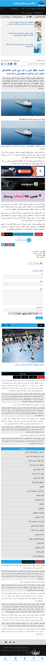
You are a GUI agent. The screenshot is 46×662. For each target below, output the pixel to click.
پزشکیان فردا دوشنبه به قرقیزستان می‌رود (31, 582)
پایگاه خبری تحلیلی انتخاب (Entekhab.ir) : (32, 119)
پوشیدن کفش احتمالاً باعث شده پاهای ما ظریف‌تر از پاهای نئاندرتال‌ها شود (21, 34)
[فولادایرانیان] (23, 171)
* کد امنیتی (39, 307)
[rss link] (14, 642)
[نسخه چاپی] (2, 64)
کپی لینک (39, 234)
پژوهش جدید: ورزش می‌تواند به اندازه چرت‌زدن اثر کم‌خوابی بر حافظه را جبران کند (20, 23)
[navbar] (44, 9)
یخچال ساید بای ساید (36, 465)
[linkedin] (13, 244)
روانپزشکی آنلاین (38, 556)
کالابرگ (41, 504)
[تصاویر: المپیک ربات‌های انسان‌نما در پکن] (23, 346)
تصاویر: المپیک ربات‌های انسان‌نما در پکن (29, 364)
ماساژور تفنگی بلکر (38, 482)
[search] (2, 9)
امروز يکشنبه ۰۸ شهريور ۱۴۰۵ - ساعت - (30, 9)
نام (42, 274)
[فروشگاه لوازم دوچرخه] (23, 184)
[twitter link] (6, 642)
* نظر (41, 289)
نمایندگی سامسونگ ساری (35, 491)
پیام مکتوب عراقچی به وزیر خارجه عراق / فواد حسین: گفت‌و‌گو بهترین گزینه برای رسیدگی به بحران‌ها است (22, 566)
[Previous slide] (9, 325)
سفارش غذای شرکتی (37, 526)
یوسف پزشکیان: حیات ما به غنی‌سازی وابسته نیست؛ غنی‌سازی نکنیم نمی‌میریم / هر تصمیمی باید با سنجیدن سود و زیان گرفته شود (22, 624)
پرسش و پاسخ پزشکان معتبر (34, 452)
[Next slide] (3, 325)
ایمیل (41, 281)
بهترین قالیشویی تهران (36, 539)
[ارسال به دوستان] (5, 64)
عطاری (42, 486)
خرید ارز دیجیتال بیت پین (35, 456)
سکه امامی (40, 543)
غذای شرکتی (40, 495)
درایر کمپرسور (39, 499)
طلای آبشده (40, 552)
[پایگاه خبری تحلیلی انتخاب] (41, 3)
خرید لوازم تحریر (38, 469)
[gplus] (9, 244)
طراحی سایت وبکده (37, 530)
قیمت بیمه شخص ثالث (36, 521)
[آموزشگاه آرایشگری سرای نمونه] (23, 196)
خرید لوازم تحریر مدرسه (36, 460)
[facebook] (6, 244)
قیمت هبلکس (39, 517)
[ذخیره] (9, 64)
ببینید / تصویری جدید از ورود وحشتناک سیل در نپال (28, 405)
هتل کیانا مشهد (38, 478)
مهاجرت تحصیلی (38, 512)
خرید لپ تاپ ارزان (37, 473)
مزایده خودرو (39, 534)
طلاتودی (41, 508)
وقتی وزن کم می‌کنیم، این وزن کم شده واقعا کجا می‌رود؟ (19, 45)
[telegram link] (10, 642)
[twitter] (2, 244)
